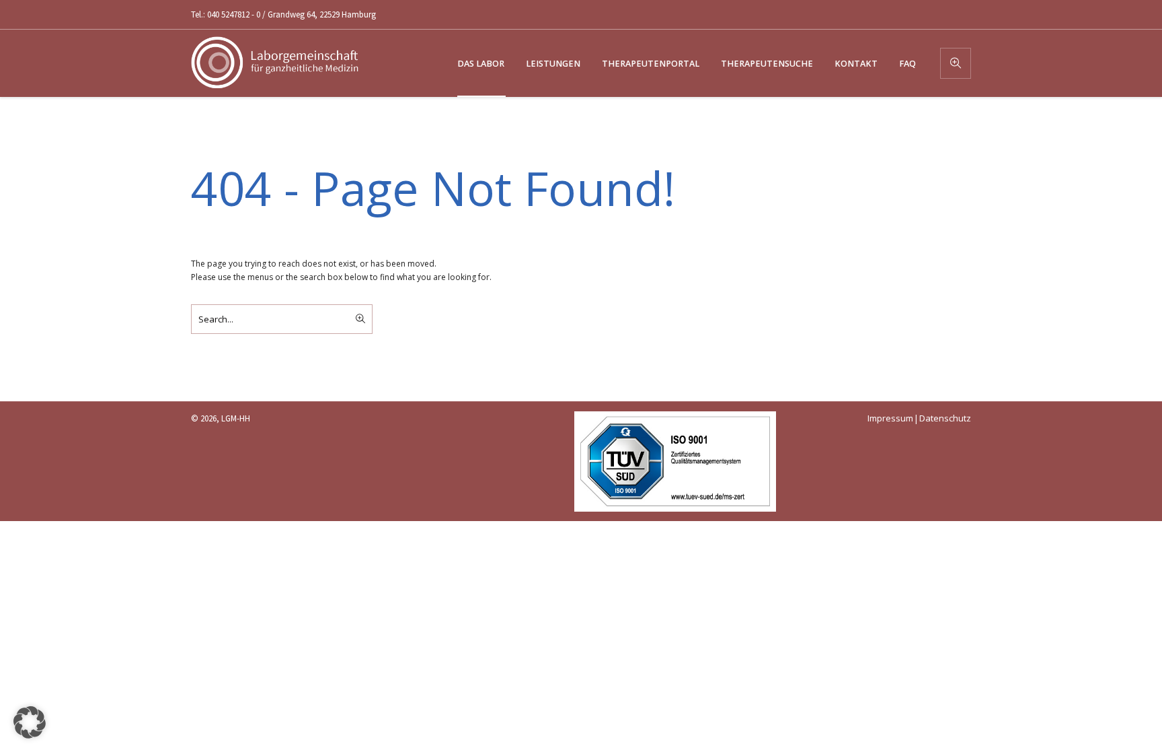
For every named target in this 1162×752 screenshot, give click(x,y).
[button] (29, 722)
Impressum (890, 418)
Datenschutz (945, 418)
